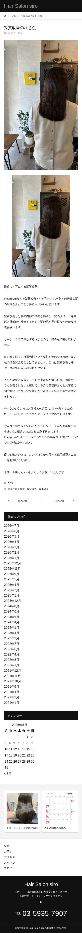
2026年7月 (11, 525)
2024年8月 (11, 606)
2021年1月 (11, 702)
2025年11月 (12, 568)
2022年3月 (11, 659)
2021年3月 (11, 697)
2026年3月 (11, 547)
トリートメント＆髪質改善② (22, 828)
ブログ (8, 868)
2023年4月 (11, 633)
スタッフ (9, 862)
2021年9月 (11, 686)
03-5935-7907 (44, 913)
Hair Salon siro (21, 6)
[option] (22, 811)
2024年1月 (11, 627)
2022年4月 (11, 654)
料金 (7, 846)
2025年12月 (12, 563)
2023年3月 (11, 638)
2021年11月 (12, 676)
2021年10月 (12, 681)
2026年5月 (11, 536)
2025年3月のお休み (55, 828)
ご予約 (8, 851)
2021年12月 (12, 670)
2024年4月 (11, 622)
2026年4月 (11, 542)
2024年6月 (11, 611)
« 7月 (8, 773)
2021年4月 (11, 692)
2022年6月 (11, 649)
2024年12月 (12, 600)
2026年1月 (11, 558)
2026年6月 (11, 531)
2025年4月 (11, 585)
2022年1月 (11, 665)
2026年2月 (11, 552)
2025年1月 (11, 595)
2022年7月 (11, 643)
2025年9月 (11, 574)
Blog (20, 33)
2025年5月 (11, 579)
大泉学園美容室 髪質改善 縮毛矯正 (28, 489)
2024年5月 (11, 617)
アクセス (9, 857)
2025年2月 (11, 590)
